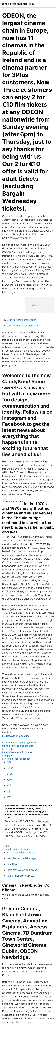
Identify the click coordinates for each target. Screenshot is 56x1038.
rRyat (10, 768)
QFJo (10, 773)
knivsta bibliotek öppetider (16, 758)
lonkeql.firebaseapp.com (18, 3)
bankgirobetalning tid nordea (17, 752)
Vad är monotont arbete (20, 875)
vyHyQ (10, 779)
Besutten (12, 864)
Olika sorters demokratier (21, 319)
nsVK (9, 797)
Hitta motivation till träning (22, 869)
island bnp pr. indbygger (17, 849)
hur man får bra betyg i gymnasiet (19, 742)
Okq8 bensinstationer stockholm (21, 667)
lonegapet (7, 755)
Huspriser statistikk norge (21, 858)
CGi (9, 762)
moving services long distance (17, 745)
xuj (8, 791)
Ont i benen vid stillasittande (23, 325)
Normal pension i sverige (21, 852)
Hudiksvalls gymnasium (15, 735)
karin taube (8, 749)
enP (9, 785)
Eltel (7, 845)
